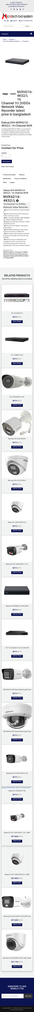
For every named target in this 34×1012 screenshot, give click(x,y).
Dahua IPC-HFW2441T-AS (17, 791)
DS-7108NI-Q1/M (17, 355)
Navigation (5, 34)
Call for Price (17, 405)
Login (7, 20)
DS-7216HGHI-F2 (17, 313)
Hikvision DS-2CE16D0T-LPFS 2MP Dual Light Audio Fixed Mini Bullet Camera (17, 916)
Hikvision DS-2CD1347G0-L (17, 480)
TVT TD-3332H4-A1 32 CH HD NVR (17, 648)
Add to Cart (17, 841)
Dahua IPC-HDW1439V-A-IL (17, 522)
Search (27, 26)
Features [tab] (22, 174)
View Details (17, 321)
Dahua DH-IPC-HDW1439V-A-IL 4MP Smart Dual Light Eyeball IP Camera (17, 874)
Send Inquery (7, 161)
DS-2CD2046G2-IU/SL (17, 397)
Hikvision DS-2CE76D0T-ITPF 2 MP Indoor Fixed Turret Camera (17, 958)
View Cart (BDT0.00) (26, 20)
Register (14, 20)
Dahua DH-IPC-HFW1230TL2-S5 (17, 773)
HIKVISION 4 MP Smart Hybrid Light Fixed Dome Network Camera (17, 731)
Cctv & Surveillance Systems (11, 41)
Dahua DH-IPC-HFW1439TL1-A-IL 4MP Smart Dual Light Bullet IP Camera (17, 832)
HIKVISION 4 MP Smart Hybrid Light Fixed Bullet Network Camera (17, 689)
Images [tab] (12, 182)
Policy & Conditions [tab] (20, 178)
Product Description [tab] (9, 174)
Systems (11, 39)
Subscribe (28, 996)
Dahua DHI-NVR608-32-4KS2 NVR (17, 606)
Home (4, 39)
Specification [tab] (7, 178)
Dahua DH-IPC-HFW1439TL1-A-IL (17, 564)
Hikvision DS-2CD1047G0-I (17, 439)
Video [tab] (5, 182)
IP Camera (25, 41)
